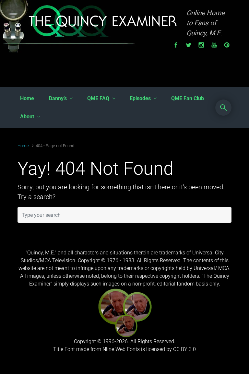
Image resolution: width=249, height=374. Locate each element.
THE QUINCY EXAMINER (103, 23)
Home (23, 145)
